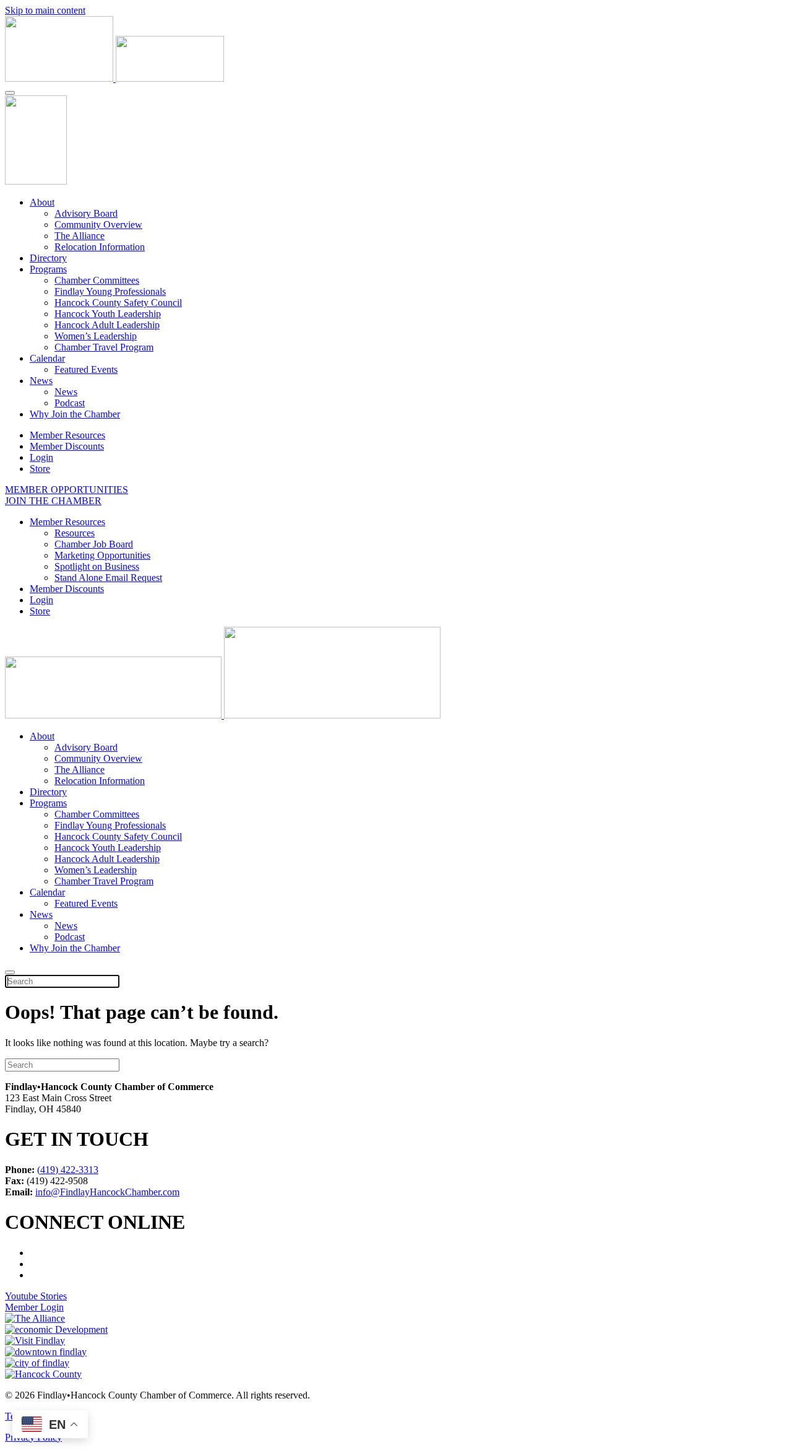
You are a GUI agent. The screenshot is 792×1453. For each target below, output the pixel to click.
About (42, 202)
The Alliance (79, 235)
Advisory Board (86, 213)
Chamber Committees (96, 280)
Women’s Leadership (95, 336)
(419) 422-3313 (67, 1169)
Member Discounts (67, 446)
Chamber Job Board (93, 544)
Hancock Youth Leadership (107, 313)
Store (40, 468)
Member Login (34, 1307)
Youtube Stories (36, 1296)
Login (41, 457)
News (41, 380)
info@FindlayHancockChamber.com (107, 1192)
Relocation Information (99, 247)
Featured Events (86, 369)
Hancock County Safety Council (118, 302)
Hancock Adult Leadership (107, 325)
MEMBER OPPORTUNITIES (66, 489)
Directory (48, 258)
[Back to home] (114, 78)
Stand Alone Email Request (108, 577)
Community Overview (98, 224)
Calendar (47, 358)
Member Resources (67, 435)
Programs (48, 269)
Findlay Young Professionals (110, 291)
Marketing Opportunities (102, 555)
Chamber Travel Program (103, 347)
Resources (74, 533)
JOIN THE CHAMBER (53, 500)
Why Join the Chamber (75, 414)
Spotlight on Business (96, 566)
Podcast (69, 403)
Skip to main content (45, 10)
